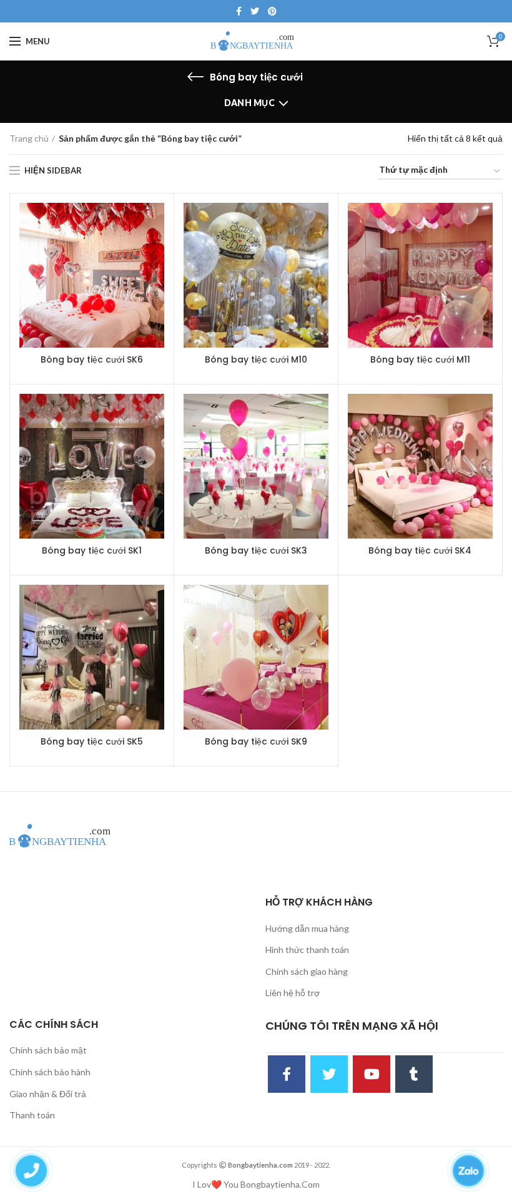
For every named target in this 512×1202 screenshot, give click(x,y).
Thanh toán (32, 1115)
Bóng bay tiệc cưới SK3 (256, 550)
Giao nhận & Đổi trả (47, 1093)
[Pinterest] (272, 11)
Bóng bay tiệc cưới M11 (420, 359)
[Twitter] (254, 11)
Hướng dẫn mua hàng (307, 928)
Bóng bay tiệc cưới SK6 (92, 359)
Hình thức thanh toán (307, 949)
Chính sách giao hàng (306, 971)
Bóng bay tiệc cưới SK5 (92, 741)
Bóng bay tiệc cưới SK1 (92, 550)
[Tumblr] (414, 1074)
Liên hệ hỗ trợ (292, 992)
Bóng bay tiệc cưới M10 (256, 359)
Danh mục (249, 102)
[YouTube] (371, 1074)
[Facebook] (239, 11)
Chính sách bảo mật (48, 1050)
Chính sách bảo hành (50, 1072)
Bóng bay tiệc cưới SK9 (256, 741)
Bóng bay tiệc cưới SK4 (419, 550)
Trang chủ (29, 138)
